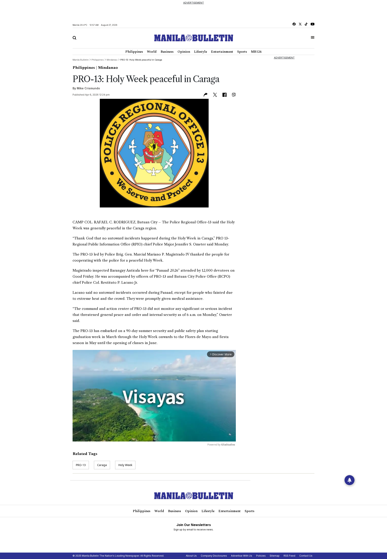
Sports (242, 51)
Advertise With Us (241, 555)
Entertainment (222, 51)
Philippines (134, 51)
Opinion (184, 51)
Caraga (102, 465)
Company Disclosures (214, 555)
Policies (261, 555)
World (152, 51)
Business (167, 51)
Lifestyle (200, 51)
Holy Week (125, 465)
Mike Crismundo (88, 88)
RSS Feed (289, 555)
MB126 (256, 51)
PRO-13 (81, 465)
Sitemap (275, 555)
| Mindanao (107, 68)
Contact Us (305, 555)
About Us (191, 555)
